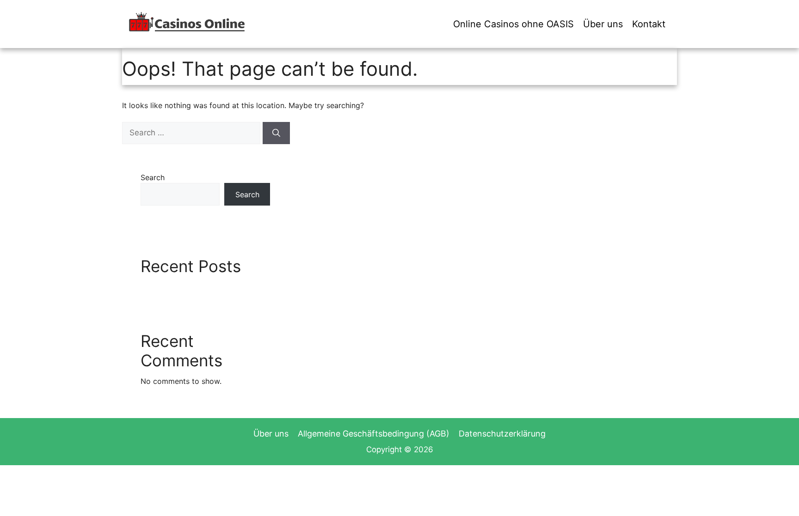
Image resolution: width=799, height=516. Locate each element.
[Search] (276, 133)
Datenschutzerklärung (502, 433)
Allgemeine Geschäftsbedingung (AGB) (373, 433)
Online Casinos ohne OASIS (513, 24)
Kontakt (648, 24)
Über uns (603, 24)
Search (153, 177)
